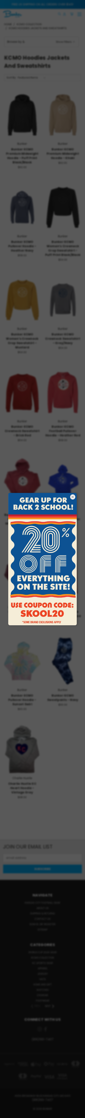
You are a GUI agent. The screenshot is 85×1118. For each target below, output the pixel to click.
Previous (6, 1114)
